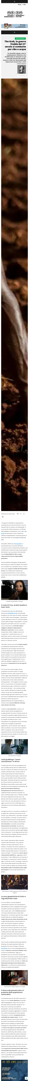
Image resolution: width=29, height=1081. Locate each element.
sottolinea (4, 948)
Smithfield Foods (12, 613)
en (25, 4)
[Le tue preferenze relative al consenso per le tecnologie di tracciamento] (26, 1078)
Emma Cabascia (22, 63)
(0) (20, 4)
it (23, 4)
